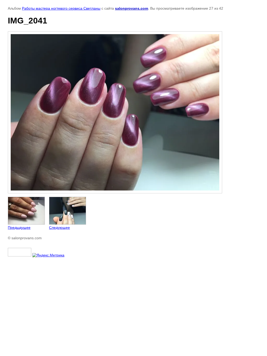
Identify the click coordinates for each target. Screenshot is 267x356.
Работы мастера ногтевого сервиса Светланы (61, 8)
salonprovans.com (131, 8)
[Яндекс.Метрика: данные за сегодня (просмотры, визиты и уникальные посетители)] (48, 255)
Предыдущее (19, 227)
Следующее (59, 227)
